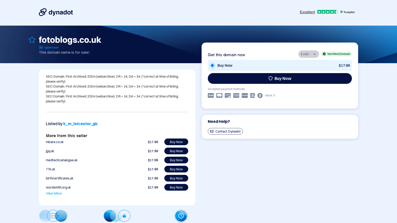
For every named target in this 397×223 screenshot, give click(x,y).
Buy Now (283, 78)
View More (54, 193)
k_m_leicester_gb (80, 123)
